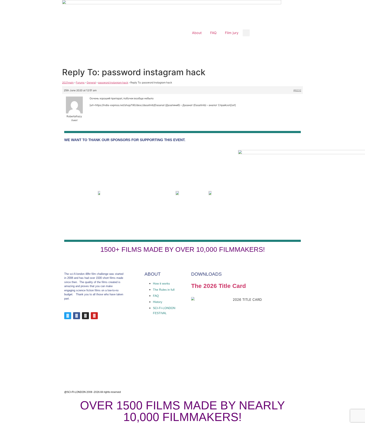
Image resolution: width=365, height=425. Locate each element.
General (91, 82)
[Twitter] (67, 315)
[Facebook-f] (76, 315)
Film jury (231, 33)
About (197, 33)
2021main (68, 82)
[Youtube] (94, 315)
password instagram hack (113, 82)
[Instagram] (85, 315)
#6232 (297, 90)
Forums (80, 82)
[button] (246, 32)
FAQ (213, 33)
